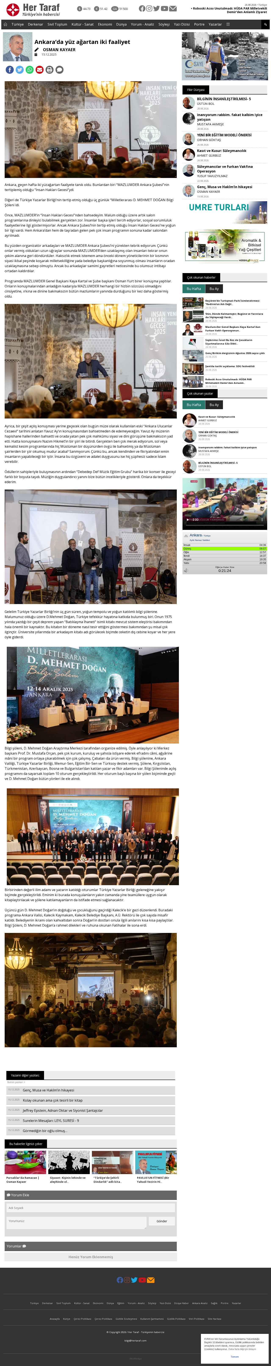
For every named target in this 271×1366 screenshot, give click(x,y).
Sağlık (214, 1303)
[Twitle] (20, 70)
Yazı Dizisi (182, 24)
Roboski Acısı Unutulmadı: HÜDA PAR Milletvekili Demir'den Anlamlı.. (228, 381)
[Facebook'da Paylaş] (10, 70)
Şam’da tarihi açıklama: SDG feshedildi (230, 366)
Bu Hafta (194, 288)
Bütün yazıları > (16, 1082)
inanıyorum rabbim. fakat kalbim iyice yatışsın (227, 447)
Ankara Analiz (199, 1303)
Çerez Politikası (82, 1318)
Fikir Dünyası (196, 90)
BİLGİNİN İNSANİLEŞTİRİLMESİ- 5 (224, 99)
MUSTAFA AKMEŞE (210, 124)
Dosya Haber (181, 1303)
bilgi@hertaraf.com (135, 1340)
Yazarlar (215, 24)
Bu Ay (214, 288)
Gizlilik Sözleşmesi (126, 1318)
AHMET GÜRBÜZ (209, 155)
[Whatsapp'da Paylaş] (30, 70)
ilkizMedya (136, 1358)
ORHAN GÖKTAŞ (209, 140)
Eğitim (120, 1303)
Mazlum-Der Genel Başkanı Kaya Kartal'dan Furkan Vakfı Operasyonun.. (232, 328)
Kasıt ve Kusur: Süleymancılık (221, 150)
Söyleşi (164, 24)
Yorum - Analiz (142, 24)
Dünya (121, 24)
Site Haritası (214, 1318)
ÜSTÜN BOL (205, 104)
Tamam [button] (235, 1356)
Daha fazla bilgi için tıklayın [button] (242, 1349)
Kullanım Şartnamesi (152, 1318)
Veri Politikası (196, 1318)
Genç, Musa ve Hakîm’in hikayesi (224, 187)
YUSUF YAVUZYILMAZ (212, 176)
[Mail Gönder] (40, 70)
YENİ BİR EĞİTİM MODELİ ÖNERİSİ (224, 135)
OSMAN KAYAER (58, 49)
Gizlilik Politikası (176, 1318)
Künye (66, 1318)
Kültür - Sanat (83, 24)
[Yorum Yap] (59, 70)
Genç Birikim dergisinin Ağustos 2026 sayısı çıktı (235, 353)
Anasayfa (55, 1318)
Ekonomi (105, 24)
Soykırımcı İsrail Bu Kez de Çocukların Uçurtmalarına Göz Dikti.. (228, 341)
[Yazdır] (50, 70)
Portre (199, 24)
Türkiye (17, 24)
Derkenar (35, 24)
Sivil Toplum (57, 24)
